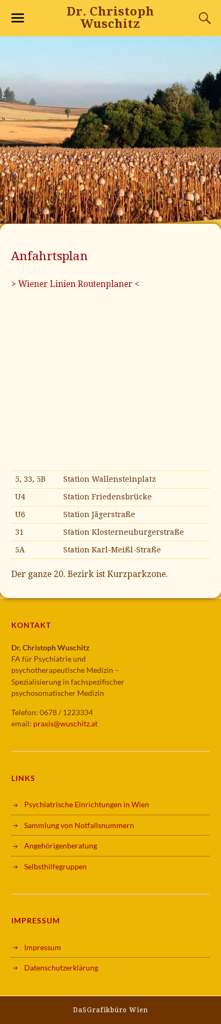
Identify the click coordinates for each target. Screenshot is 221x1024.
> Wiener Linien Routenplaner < (75, 284)
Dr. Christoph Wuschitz (110, 17)
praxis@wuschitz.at (65, 723)
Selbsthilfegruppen (55, 866)
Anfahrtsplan (49, 256)
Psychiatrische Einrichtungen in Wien (86, 804)
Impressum (42, 947)
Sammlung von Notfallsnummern (79, 825)
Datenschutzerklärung (61, 967)
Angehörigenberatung (60, 845)
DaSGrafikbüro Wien (110, 1010)
